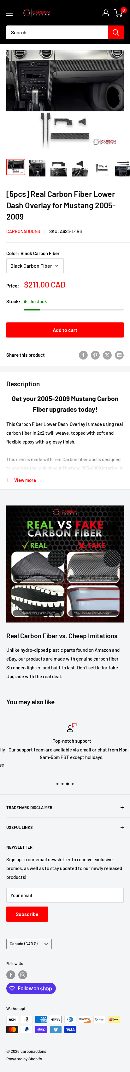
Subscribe (27, 914)
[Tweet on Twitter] (107, 355)
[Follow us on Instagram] (22, 974)
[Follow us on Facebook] (10, 974)
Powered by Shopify (24, 1058)
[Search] (116, 32)
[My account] (106, 12)
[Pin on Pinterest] (95, 355)
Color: (33, 253)
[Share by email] (119, 355)
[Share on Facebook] (83, 355)
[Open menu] (9, 13)
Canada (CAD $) (24, 943)
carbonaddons (23, 231)
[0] (118, 13)
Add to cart (65, 330)
